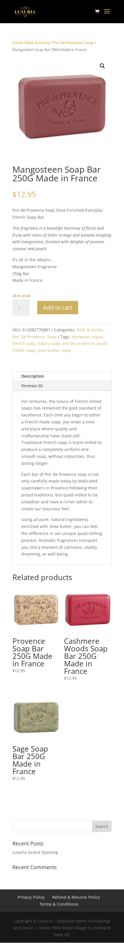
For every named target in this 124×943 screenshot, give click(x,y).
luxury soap (49, 343)
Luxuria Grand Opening (35, 852)
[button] (102, 66)
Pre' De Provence (67, 42)
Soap (89, 42)
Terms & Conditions (59, 904)
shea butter (48, 350)
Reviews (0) (32, 385)
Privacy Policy (31, 897)
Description (32, 376)
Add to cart (57, 307)
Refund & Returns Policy (76, 897)
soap (66, 350)
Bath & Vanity (38, 42)
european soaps (87, 336)
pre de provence (78, 343)
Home (17, 42)
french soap (23, 343)
